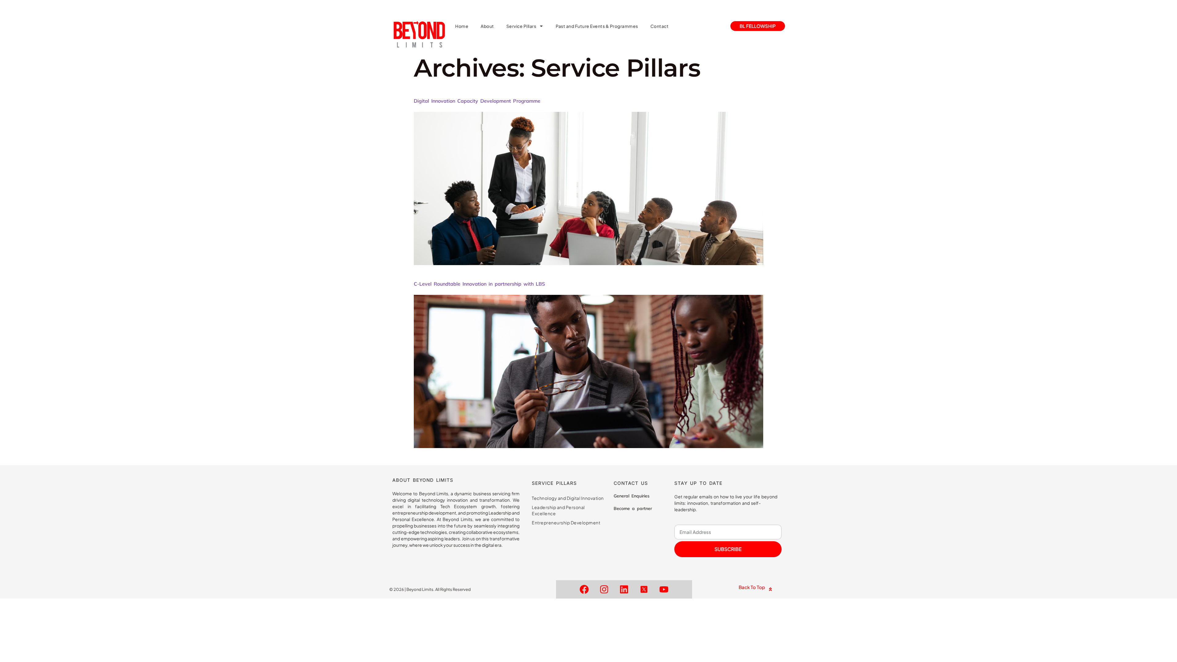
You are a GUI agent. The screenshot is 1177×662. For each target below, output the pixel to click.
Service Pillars (521, 26)
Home (461, 26)
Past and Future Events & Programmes (597, 26)
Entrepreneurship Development (566, 522)
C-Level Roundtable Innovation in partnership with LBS (479, 284)
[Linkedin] (624, 589)
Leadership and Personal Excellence (558, 510)
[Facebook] (584, 589)
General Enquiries (631, 496)
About (487, 26)
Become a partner (633, 508)
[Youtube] (664, 589)
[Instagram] (604, 589)
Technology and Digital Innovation (568, 498)
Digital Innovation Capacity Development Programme (477, 101)
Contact (659, 26)
